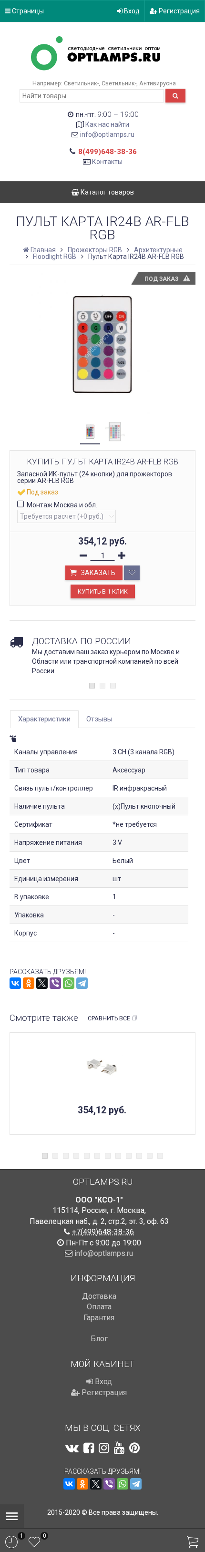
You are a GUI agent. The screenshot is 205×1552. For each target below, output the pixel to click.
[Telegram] (82, 983)
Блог (99, 1338)
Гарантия (98, 1317)
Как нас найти (107, 124)
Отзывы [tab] (99, 719)
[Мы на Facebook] (88, 1448)
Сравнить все (109, 1018)
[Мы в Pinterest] (134, 1448)
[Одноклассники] (28, 983)
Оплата (99, 1306)
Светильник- (81, 83)
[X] (42, 983)
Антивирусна (157, 83)
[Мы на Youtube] (119, 1448)
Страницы (27, 11)
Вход (131, 11)
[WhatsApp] (68, 983)
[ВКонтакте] (15, 983)
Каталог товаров (106, 192)
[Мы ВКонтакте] (72, 1448)
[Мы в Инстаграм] (104, 1448)
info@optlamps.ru (107, 134)
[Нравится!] (132, 572)
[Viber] (55, 983)
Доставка (99, 1296)
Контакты (107, 161)
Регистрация (178, 11)
